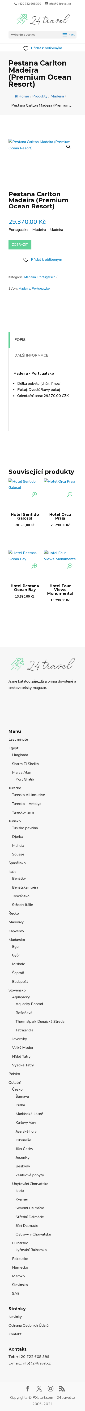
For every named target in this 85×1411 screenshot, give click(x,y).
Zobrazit (20, 244)
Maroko (18, 1276)
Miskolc (18, 964)
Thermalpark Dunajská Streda (40, 1021)
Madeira (30, 277)
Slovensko (17, 990)
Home (23, 96)
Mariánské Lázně (29, 1113)
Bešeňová (24, 1012)
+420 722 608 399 (29, 4)
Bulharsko (20, 1243)
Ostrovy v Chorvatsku (33, 1234)
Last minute (18, 739)
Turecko (14, 788)
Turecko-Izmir (23, 812)
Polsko (14, 1074)
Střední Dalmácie (30, 1217)
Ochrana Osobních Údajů (28, 1325)
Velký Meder (22, 1047)
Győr (16, 955)
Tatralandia (24, 1030)
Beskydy (23, 1166)
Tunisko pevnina (25, 828)
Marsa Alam (22, 772)
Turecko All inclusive (28, 794)
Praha (20, 1105)
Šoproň (18, 973)
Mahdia (18, 845)
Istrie (20, 1190)
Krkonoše (23, 1140)
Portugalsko (46, 277)
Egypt (13, 748)
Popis (20, 339)
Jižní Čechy (24, 1148)
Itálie (12, 871)
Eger (16, 946)
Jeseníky (23, 1157)
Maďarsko (16, 939)
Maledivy (16, 922)
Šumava (22, 1096)
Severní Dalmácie (30, 1208)
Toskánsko (21, 896)
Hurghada (20, 755)
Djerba (17, 836)
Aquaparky (21, 997)
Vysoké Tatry (23, 1065)
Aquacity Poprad (29, 1004)
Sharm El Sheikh (25, 763)
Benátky (19, 878)
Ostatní (14, 1082)
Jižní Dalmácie (27, 1225)
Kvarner (22, 1199)
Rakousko (20, 1258)
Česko (17, 1089)
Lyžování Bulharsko (31, 1249)
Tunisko (14, 821)
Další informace (31, 355)
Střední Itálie (22, 904)
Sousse (18, 854)
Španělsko (17, 863)
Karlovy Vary (26, 1122)
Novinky (15, 1316)
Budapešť (20, 981)
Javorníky (19, 1039)
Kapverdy (16, 931)
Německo (20, 1267)
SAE (16, 1293)
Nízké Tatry (21, 1056)
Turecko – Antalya (26, 803)
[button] (68, 147)
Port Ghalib (25, 779)
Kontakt (14, 1334)
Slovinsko (20, 1284)
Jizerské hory (26, 1131)
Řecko (13, 913)
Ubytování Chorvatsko (30, 1183)
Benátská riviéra (25, 887)
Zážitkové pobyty (30, 1175)
